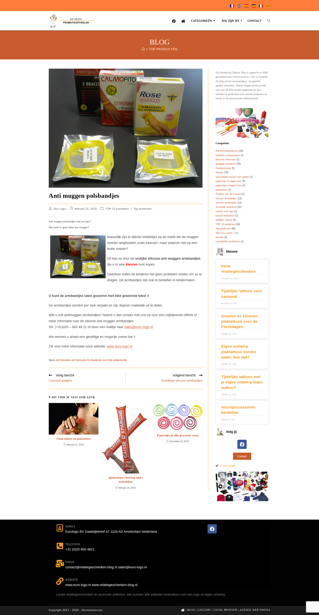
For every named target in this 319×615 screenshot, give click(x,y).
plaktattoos (221, 189)
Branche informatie (226, 159)
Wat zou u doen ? (225, 233)
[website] (60, 581)
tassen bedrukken (225, 215)
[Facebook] (242, 444)
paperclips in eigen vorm (229, 181)
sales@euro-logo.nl (138, 327)
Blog (191, 610)
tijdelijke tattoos (224, 219)
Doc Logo (60, 208)
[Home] (143, 49)
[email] (60, 563)
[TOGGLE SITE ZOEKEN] (269, 21)
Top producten (163, 49)
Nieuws (219, 172)
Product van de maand (228, 194)
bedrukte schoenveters (228, 155)
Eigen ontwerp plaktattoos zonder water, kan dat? (238, 351)
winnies (220, 237)
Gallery (204, 610)
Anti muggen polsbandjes (86, 360)
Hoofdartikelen (223, 168)
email (69, 562)
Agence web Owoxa (255, 610)
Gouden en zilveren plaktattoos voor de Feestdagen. (239, 321)
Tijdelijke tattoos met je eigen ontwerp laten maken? (242, 382)
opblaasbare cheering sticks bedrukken (125, 479)
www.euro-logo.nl (119, 346)
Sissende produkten (226, 207)
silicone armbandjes (115, 360)
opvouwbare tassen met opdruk (232, 176)
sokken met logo (224, 211)
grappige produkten (226, 163)
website (71, 579)
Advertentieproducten (227, 150)
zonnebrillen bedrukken (228, 241)
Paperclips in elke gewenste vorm (177, 435)
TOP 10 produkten (117, 208)
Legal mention (225, 610)
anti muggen (63, 360)
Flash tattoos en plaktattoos (73, 438)
